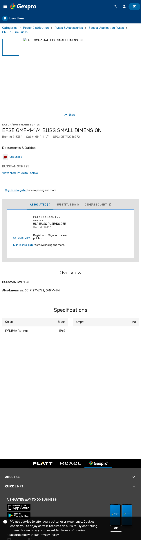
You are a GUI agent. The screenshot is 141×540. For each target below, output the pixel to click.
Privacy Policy (49, 535)
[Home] (23, 6)
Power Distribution (36, 27)
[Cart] (134, 6)
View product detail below (20, 173)
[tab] (40, 205)
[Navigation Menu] (5, 6)
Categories (9, 27)
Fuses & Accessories (69, 27)
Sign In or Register (16, 190)
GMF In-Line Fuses (15, 32)
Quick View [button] (23, 237)
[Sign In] (124, 6)
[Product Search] (115, 6)
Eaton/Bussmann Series (21, 124)
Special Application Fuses (106, 27)
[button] (10, 47)
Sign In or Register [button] (24, 245)
